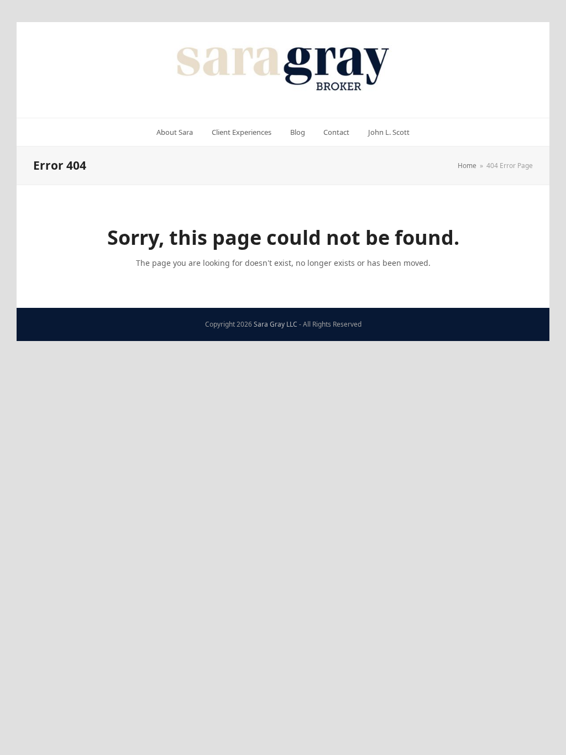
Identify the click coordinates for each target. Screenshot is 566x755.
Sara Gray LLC (275, 324)
